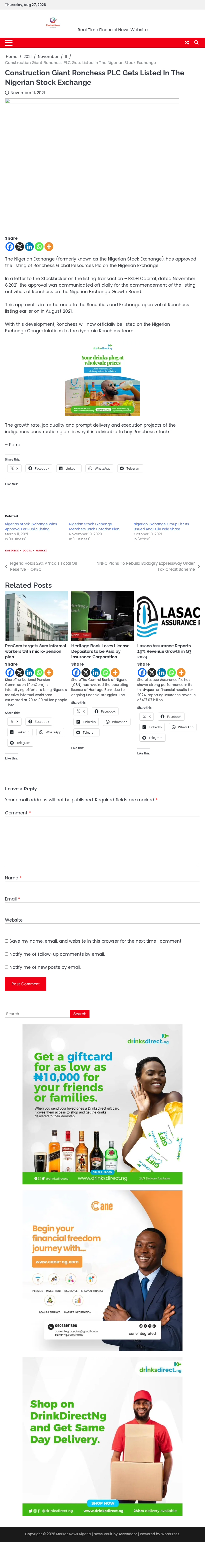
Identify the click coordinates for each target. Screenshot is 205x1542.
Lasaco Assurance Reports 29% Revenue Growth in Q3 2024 (164, 651)
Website (14, 920)
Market (41, 550)
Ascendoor (128, 1534)
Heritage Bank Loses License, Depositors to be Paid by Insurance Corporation (100, 651)
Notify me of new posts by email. (45, 967)
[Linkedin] (29, 246)
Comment (18, 813)
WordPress (170, 1534)
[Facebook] (10, 246)
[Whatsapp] (39, 246)
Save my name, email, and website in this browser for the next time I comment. (96, 941)
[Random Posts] (187, 42)
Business (12, 550)
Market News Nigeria (112, 20)
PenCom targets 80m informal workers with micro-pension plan (35, 651)
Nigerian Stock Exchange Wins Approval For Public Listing (31, 527)
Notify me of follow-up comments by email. (57, 954)
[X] (19, 246)
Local (27, 550)
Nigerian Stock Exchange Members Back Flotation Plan (94, 527)
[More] (48, 246)
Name (13, 878)
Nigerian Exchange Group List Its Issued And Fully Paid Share (161, 527)
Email (12, 899)
